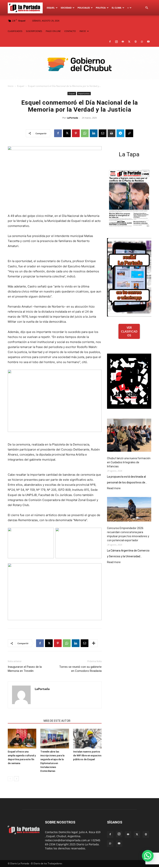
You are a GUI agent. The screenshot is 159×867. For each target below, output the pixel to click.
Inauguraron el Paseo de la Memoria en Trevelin (25, 669)
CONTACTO (70, 31)
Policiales (84, 7)
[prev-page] (10, 778)
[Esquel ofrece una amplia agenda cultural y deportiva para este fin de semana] (22, 738)
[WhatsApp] (142, 41)
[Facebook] (110, 41)
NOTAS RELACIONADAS (24, 720)
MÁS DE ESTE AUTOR (57, 720)
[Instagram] (116, 41)
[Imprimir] (111, 133)
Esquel (51, 7)
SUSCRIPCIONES (34, 31)
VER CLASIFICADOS (129, 331)
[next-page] (16, 778)
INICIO (83, 31)
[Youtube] (148, 41)
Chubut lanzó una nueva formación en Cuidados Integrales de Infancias (128, 462)
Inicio (10, 86)
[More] (94, 643)
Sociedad (66, 7)
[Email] (102, 133)
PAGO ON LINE (53, 31)
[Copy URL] (129, 133)
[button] (146, 8)
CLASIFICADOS (15, 31)
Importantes (84, 93)
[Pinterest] (76, 133)
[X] (129, 41)
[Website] (135, 41)
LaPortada (72, 117)
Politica (101, 7)
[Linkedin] (94, 133)
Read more (114, 488)
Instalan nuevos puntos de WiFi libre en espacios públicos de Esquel (87, 755)
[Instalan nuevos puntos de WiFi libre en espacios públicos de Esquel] (87, 738)
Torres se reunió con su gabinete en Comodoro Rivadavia (80, 669)
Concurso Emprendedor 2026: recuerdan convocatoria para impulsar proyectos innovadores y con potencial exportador (128, 534)
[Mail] (123, 41)
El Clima (116, 7)
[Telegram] (120, 133)
